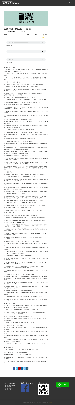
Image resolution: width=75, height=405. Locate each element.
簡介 (36, 2)
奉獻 (65, 2)
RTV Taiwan (50, 402)
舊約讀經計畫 (51, 2)
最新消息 (57, 2)
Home (5, 31)
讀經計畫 (36, 35)
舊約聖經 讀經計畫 (11, 31)
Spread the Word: (8, 368)
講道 (40, 2)
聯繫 (62, 2)
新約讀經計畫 (44, 2)
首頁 (33, 2)
